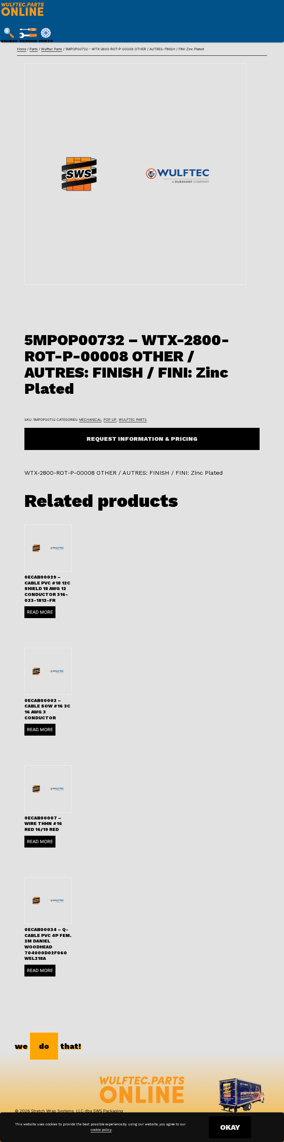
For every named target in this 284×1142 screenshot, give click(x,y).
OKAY (230, 1127)
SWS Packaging (108, 1111)
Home (21, 49)
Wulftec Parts (51, 49)
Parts (34, 49)
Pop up (110, 419)
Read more (40, 612)
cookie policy (101, 1130)
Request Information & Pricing (142, 438)
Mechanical (90, 419)
